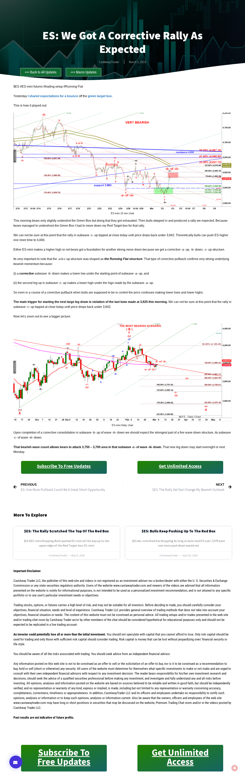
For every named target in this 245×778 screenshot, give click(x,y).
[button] (15, 762)
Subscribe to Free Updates (64, 466)
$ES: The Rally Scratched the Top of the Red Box (66, 531)
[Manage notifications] (235, 768)
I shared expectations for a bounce (52, 96)
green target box (100, 96)
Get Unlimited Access (180, 466)
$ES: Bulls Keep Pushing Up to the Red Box (179, 531)
